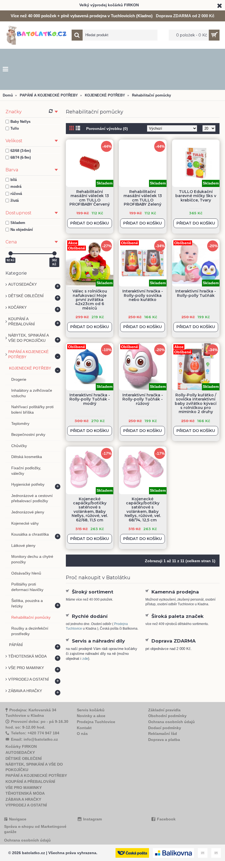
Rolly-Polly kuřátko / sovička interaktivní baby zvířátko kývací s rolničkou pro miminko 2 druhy (195, 403)
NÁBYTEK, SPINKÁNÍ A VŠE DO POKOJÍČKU (34, 767)
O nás (82, 733)
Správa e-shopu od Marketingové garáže (35, 829)
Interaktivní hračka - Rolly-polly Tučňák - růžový (142, 399)
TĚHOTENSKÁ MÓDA (25, 793)
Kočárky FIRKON (21, 746)
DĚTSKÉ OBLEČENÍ (23, 758)
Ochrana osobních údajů (171, 722)
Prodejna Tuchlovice (96, 722)
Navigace (17, 819)
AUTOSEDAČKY (20, 752)
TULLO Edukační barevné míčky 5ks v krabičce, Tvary (195, 196)
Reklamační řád (162, 733)
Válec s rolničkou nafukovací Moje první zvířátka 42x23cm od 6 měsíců (89, 300)
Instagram (92, 819)
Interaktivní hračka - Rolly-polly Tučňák (195, 293)
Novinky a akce (91, 716)
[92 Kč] (11, 253)
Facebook (166, 819)
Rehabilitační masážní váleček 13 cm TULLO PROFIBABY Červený (89, 198)
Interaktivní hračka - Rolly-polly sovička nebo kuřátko (142, 295)
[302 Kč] (54, 253)
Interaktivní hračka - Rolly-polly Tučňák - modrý (89, 399)
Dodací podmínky (164, 728)
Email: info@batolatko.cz (34, 739)
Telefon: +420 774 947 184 (35, 733)
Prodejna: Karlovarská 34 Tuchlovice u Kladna (30, 713)
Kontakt (84, 728)
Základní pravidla (164, 710)
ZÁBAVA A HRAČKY (23, 799)
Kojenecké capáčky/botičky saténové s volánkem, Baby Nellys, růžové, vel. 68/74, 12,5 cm (143, 509)
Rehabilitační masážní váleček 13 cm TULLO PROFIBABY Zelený (142, 198)
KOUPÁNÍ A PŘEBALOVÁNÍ (30, 781)
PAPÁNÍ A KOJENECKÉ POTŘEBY (36, 775)
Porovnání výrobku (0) (107, 128)
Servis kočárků (91, 710)
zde (85, 659)
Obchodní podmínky (167, 716)
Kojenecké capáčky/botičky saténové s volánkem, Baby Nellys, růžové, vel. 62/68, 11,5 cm (90, 509)
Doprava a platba (164, 739)
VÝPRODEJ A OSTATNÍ (26, 805)
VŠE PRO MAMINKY (23, 787)
